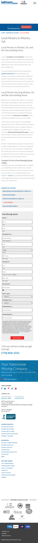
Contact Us (5, 531)
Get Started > (26, 27)
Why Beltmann (6, 461)
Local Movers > (8, 202)
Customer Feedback (7, 463)
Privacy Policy (21, 331)
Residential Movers (8, 188)
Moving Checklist (6, 447)
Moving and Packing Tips (9, 452)
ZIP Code (5, 258)
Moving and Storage (7, 431)
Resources (5, 440)
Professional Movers (8, 465)
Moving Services (7, 424)
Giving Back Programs (8, 475)
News (3, 456)
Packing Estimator (7, 445)
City (3, 247)
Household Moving (7, 426)
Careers (3, 477)
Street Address (6, 241)
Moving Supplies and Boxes (9, 433)
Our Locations (6, 472)
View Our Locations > (10, 379)
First (3, 224)
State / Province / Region (9, 274)
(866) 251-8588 (6, 398)
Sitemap (4, 533)
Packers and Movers (7, 429)
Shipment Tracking (7, 436)
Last (3, 231)
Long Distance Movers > (10, 206)
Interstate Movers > (9, 195)
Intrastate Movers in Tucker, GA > (14, 198)
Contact (10, 175)
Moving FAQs (5, 449)
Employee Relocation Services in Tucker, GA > (17, 191)
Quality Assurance (7, 468)
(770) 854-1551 (19, 398)
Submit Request (17, 338)
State (3, 252)
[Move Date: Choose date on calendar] (3, 290)
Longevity (4, 470)
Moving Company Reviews (9, 443)
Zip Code (5, 281)
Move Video (5, 454)
